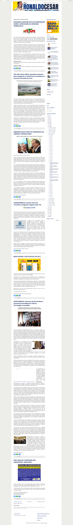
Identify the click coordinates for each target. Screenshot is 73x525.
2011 (49, 213)
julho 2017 (50, 134)
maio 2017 (50, 199)
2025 (49, 115)
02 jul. (50, 195)
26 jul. (50, 142)
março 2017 (51, 202)
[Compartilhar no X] (18, 70)
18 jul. (50, 153)
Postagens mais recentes (18, 501)
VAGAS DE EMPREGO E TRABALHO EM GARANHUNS (54, 48)
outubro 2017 (51, 130)
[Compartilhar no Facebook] (19, 70)
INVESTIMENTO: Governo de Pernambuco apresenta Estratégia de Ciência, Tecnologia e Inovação (28, 303)
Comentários (50, 111)
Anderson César (51, 91)
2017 (49, 126)
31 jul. (50, 135)
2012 (49, 212)
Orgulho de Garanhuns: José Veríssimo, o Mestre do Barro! (55, 76)
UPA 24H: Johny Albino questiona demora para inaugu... (53, 166)
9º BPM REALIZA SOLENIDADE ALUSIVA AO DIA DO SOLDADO (54, 72)
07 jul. (50, 188)
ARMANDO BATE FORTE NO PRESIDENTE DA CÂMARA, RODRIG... (53, 169)
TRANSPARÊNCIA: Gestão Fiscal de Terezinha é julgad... (53, 172)
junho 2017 (50, 198)
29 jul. (50, 138)
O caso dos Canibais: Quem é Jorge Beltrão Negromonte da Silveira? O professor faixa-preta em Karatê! (53, 64)
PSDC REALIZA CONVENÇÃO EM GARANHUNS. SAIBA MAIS (24, 461)
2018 (49, 125)
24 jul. (50, 145)
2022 (49, 119)
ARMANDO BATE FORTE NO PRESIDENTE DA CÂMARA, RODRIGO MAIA (29, 133)
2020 (49, 122)
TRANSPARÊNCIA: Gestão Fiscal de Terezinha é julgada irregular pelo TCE (27, 204)
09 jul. (50, 185)
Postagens (49, 109)
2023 (49, 118)
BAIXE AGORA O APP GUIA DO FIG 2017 (27, 256)
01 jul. (50, 196)
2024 (49, 116)
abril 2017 (50, 201)
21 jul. (50, 149)
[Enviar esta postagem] (15, 70)
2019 (49, 123)
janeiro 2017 (51, 205)
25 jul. (50, 143)
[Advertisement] (32, 15)
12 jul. (50, 161)
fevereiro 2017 (51, 203)
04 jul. (50, 192)
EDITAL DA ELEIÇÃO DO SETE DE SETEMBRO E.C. (55, 52)
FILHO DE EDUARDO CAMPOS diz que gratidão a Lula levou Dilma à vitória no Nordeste (53, 85)
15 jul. (50, 157)
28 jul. (50, 139)
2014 (49, 209)
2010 (49, 215)
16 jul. (50, 156)
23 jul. (50, 146)
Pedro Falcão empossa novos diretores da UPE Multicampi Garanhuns (55, 68)
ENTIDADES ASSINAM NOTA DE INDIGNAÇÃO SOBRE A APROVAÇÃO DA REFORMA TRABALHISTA (29, 24)
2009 (49, 216)
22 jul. (50, 147)
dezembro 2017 (51, 127)
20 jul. (50, 150)
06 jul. (50, 189)
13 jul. (50, 160)
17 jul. (50, 154)
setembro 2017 (51, 131)
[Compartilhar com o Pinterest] (20, 70)
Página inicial (29, 501)
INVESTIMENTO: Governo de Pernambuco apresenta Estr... (53, 177)
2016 (49, 206)
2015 (49, 208)
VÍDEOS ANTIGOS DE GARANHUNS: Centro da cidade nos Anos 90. (55, 80)
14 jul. (50, 158)
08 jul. (50, 187)
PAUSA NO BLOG (53, 43)
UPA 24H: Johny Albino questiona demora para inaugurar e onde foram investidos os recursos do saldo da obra (29, 76)
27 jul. (50, 141)
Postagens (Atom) (19, 503)
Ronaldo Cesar (50, 92)
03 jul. (50, 193)
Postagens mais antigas (41, 501)
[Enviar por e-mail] (17, 70)
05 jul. (50, 191)
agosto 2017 (51, 133)
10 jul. (50, 184)
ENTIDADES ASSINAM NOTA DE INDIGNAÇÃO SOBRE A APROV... (53, 163)
